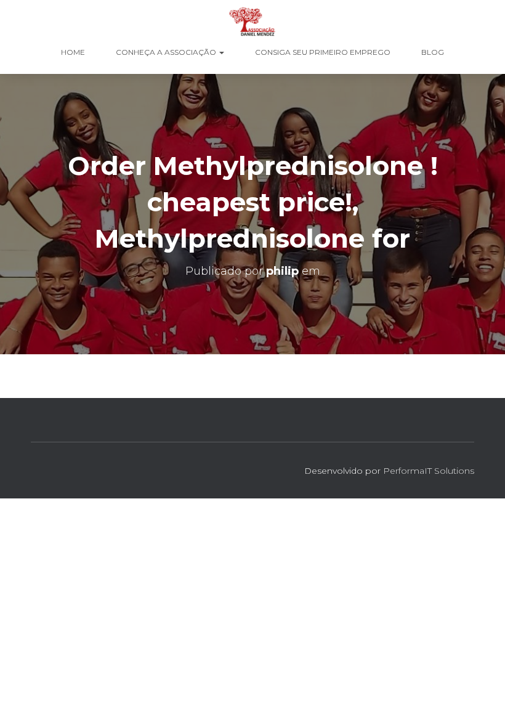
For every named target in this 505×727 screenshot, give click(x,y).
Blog (432, 52)
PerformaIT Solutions (428, 470)
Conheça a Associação (167, 52)
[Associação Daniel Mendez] (252, 21)
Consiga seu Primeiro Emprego (322, 52)
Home (73, 52)
